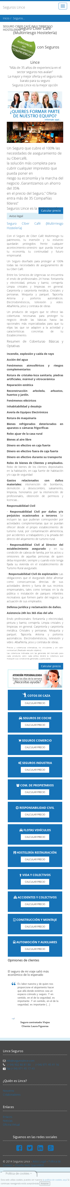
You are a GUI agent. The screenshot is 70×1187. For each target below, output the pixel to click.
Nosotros (8, 1090)
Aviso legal (16, 216)
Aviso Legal (39, 1161)
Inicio (6, 18)
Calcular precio (51, 210)
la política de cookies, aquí (55, 1179)
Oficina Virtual (11, 1124)
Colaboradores (12, 1094)
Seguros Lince (14, 7)
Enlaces (7, 1117)
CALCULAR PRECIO (35, 703)
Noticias (8, 1121)
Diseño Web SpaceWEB (29, 1165)
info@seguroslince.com (20, 1060)
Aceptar (45, 1183)
